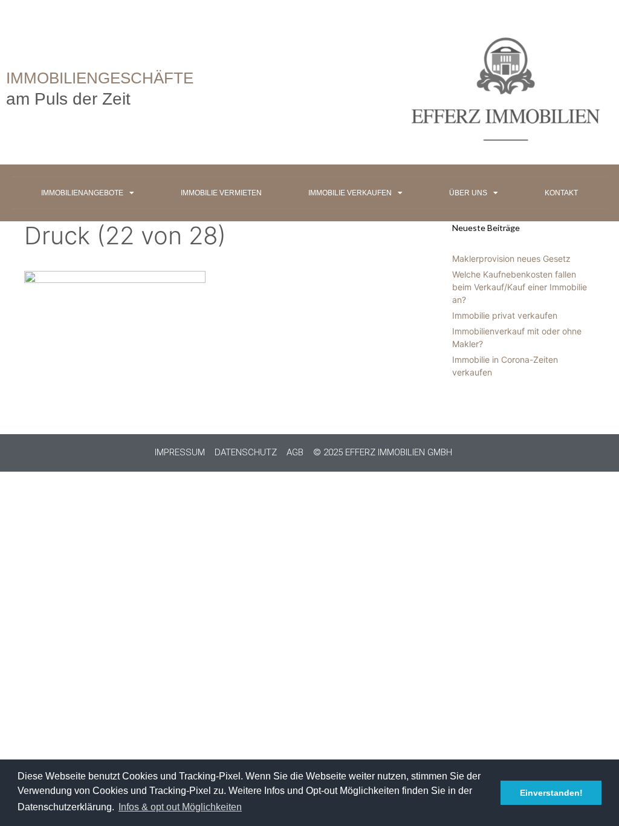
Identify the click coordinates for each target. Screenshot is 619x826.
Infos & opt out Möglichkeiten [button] (180, 807)
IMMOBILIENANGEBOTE (82, 193)
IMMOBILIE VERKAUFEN (350, 193)
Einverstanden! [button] (551, 793)
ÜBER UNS (468, 193)
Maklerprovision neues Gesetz (511, 258)
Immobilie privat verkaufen (504, 315)
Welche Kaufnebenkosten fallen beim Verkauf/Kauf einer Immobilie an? (519, 287)
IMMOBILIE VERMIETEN (221, 193)
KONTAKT (561, 193)
